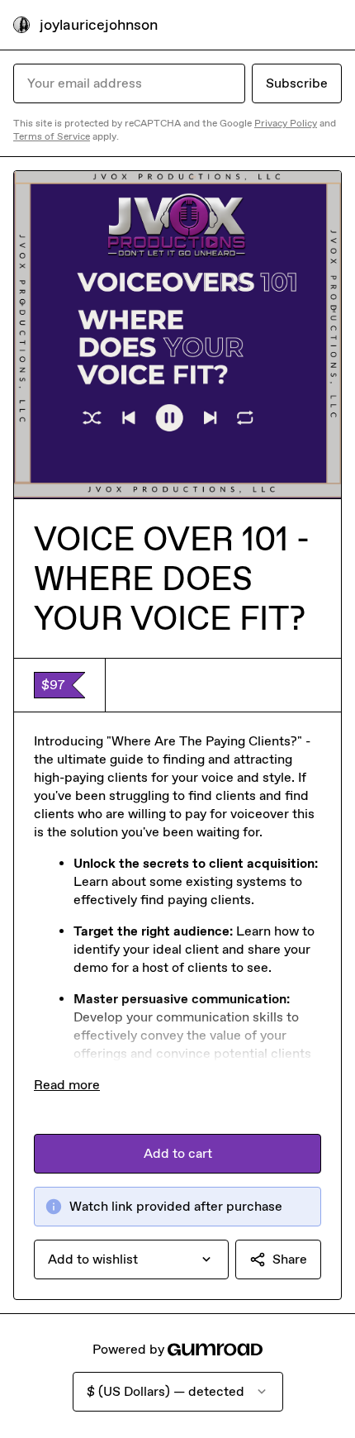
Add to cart (178, 1153)
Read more (67, 1085)
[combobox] (131, 1259)
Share (289, 1259)
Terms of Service (51, 136)
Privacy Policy (285, 123)
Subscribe (297, 83)
